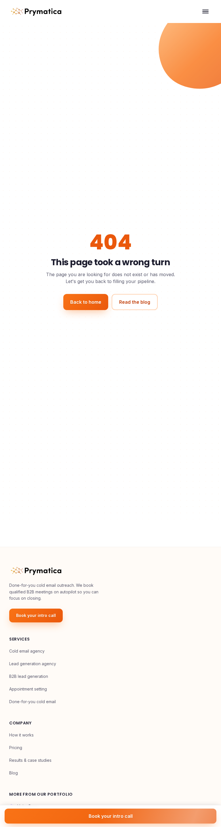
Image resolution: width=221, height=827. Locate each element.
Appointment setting (28, 688)
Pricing (15, 747)
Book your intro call (36, 615)
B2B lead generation (28, 676)
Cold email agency (27, 651)
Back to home (85, 302)
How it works (21, 734)
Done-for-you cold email (32, 701)
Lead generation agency (32, 663)
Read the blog (134, 302)
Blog (13, 772)
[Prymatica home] (36, 11)
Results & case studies (30, 760)
